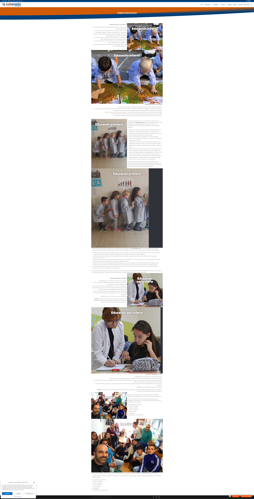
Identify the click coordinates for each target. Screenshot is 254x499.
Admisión (230, 4)
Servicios (223, 4)
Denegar (18, 493)
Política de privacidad (246, 496)
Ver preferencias (29, 493)
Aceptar (7, 493)
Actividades (215, 4)
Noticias (235, 4)
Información (207, 4)
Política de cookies (17, 496)
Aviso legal (235, 496)
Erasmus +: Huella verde (243, 4)
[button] (34, 482)
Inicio (202, 4)
